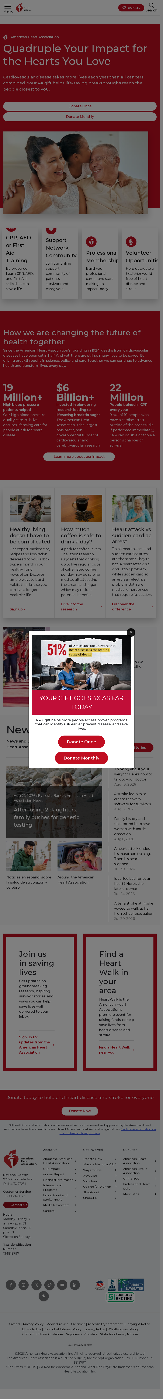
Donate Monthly (81, 758)
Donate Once (81, 741)
